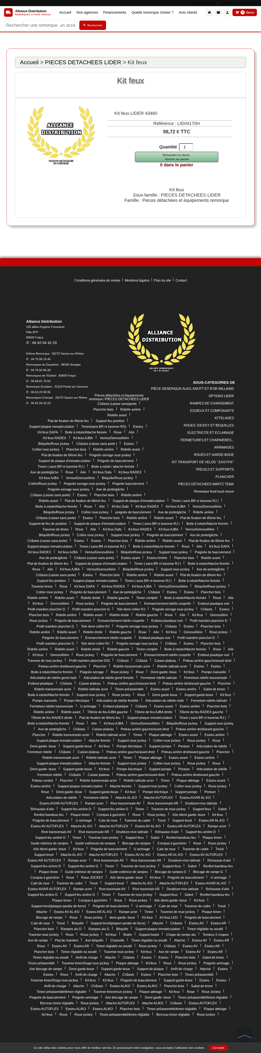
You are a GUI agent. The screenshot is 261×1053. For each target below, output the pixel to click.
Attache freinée (100, 740)
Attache (41, 912)
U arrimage (88, 706)
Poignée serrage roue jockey (110, 455)
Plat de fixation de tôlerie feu (68, 421)
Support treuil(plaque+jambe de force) (58, 906)
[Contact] (218, 12)
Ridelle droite (90, 598)
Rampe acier (94, 803)
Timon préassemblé (129, 689)
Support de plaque (150, 969)
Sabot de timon (214, 689)
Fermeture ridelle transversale (205, 678)
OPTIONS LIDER (221, 396)
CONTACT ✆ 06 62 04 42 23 (239, 3)
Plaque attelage (160, 735)
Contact (181, 280)
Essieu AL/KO (120, 986)
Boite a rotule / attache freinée (112, 466)
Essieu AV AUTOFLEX (47, 826)
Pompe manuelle (213, 672)
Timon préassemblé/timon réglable (61, 991)
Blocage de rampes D (170, 872)
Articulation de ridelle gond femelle (109, 678)
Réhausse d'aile (42, 809)
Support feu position (110, 421)
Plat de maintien (66, 940)
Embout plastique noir (213, 603)
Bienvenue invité (203, 3)
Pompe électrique (77, 700)
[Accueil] (209, 12)
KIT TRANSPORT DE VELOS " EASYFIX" (203, 462)
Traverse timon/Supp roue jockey (85, 963)
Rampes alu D (71, 929)
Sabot (222, 809)
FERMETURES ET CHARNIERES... (207, 440)
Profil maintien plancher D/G (89, 660)
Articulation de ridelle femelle (117, 700)
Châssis (154, 592)
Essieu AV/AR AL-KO (195, 797)
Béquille (78, 923)
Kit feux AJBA (83, 438)
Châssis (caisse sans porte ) (96, 443)
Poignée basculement (128, 483)
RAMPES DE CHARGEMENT (212, 403)
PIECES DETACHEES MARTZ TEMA (206, 484)
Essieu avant (130, 558)
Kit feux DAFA (48, 432)
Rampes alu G (98, 929)
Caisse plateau (165, 660)
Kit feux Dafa (102, 472)
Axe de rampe (38, 940)
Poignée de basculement (115, 461)
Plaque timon (80, 815)
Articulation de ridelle (212, 746)
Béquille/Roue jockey (53, 443)
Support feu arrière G (113, 809)
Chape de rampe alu (181, 934)
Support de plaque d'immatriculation (65, 461)
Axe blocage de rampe (45, 969)
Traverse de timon (56, 529)
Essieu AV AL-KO (147, 826)
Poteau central (42, 780)
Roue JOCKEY (92, 877)
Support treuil (182, 820)
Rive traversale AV (112, 889)
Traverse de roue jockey (45, 660)
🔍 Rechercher (92, 25)
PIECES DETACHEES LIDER (83, 62)
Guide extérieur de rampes (128, 872)
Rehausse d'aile (219, 860)
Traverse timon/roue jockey (112, 991)
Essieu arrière (186, 689)
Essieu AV (196, 923)
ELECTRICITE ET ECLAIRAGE (210, 432)
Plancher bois (103, 409)
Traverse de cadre (137, 820)
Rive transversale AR (163, 803)
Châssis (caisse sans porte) (50, 495)
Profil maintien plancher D (46, 609)
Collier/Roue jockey (42, 483)
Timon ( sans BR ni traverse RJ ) (61, 466)
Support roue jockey (125, 535)
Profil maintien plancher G (91, 609)
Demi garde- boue (164, 672)
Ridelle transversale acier (131, 666)
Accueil (65, 12)
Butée (127, 934)
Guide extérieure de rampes (95, 843)
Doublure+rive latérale (201, 803)
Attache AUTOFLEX (158, 797)
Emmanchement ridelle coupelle (167, 603)
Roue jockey (85, 603)
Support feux (202, 809)
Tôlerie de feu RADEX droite (51, 717)
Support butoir (149, 934)
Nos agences (87, 12)
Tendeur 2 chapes (216, 934)
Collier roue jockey (45, 449)
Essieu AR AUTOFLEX (184, 826)
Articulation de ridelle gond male (53, 678)
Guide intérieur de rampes (49, 843)
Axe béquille (94, 940)
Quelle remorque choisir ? (153, 12)
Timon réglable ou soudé (205, 929)
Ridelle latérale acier (172, 666)
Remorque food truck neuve (214, 491)
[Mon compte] (227, 12)
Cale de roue (108, 820)
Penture (184, 746)
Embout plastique (40, 683)
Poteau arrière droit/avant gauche (62, 666)
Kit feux (38, 603)
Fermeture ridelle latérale (159, 678)
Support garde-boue (198, 695)
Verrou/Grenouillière (114, 438)
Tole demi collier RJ (131, 609)
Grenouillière (59, 603)
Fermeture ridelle (39, 752)
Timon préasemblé (41, 963)
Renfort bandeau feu (49, 815)
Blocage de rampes (136, 843)
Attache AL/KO (152, 1003)
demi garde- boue (122, 917)
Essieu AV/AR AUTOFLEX (59, 803)
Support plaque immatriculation (51, 426)
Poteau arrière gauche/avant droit (207, 660)
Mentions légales (137, 280)
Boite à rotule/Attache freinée (86, 432)
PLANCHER (225, 476)
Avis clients (188, 12)
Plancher (99, 666)
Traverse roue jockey (103, 837)
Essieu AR (218, 923)
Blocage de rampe (49, 917)
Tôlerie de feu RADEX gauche (201, 712)
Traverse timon (42, 586)
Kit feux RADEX (54, 438)
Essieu (138, 426)
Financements (114, 12)
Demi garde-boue (81, 969)
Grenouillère (219, 615)
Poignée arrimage (216, 963)
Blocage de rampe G (208, 872)
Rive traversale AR (146, 889)
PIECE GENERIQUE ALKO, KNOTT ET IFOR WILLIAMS (192, 388)
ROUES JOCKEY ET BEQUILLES (209, 425)
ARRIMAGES (224, 447)
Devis (248, 12)
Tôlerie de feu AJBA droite (153, 712)
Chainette (117, 940)
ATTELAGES (224, 418)
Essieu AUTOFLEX (203, 1003)
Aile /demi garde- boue (189, 815)
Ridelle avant (117, 415)
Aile (131, 432)
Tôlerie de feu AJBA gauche (107, 712)
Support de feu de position (48, 523)
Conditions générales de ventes (97, 280)
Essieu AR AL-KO (212, 820)
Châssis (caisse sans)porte (117, 404)
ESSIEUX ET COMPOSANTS (212, 410)
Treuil (161, 820)
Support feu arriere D (46, 866)
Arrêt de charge (87, 957)
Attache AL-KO (126, 797)
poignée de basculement (133, 512)
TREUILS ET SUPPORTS (215, 469)
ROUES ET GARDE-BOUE (214, 454)
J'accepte (218, 1047)
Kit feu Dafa (120, 506)
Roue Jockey (211, 991)
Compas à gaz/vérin (111, 815)
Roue (118, 432)
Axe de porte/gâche (44, 472)
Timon (137, 735)
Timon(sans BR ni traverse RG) (103, 426)
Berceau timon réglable (57, 1003)
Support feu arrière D (76, 809)
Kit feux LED (169, 917)
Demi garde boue (164, 695)
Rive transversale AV (126, 803)
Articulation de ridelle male (164, 700)
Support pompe (160, 746)
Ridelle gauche (118, 598)
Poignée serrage (92, 672)
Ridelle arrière (130, 409)
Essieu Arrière (157, 558)
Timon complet (146, 598)
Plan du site (162, 280)
